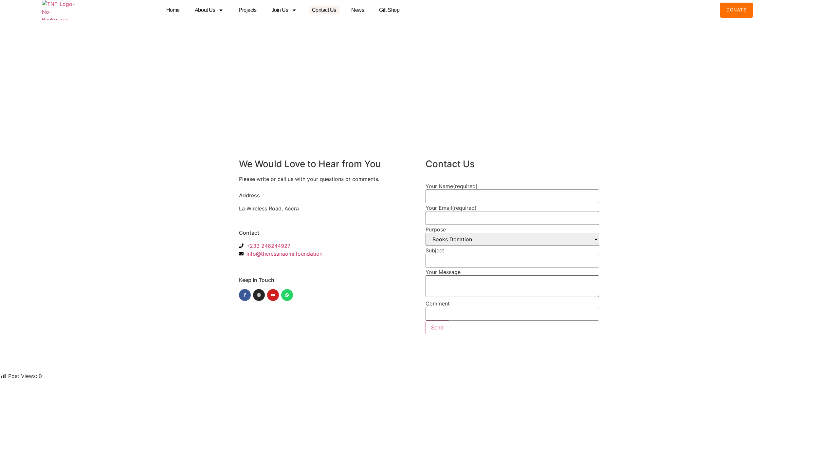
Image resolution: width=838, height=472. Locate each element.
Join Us (280, 10)
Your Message (443, 272)
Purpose (436, 229)
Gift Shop (389, 10)
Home (173, 10)
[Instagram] (259, 295)
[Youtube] (273, 295)
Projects (247, 10)
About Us (205, 10)
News (357, 10)
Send (437, 327)
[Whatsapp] (287, 295)
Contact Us (324, 10)
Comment (438, 303)
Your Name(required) (452, 186)
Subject (435, 250)
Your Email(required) (451, 207)
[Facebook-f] (245, 295)
